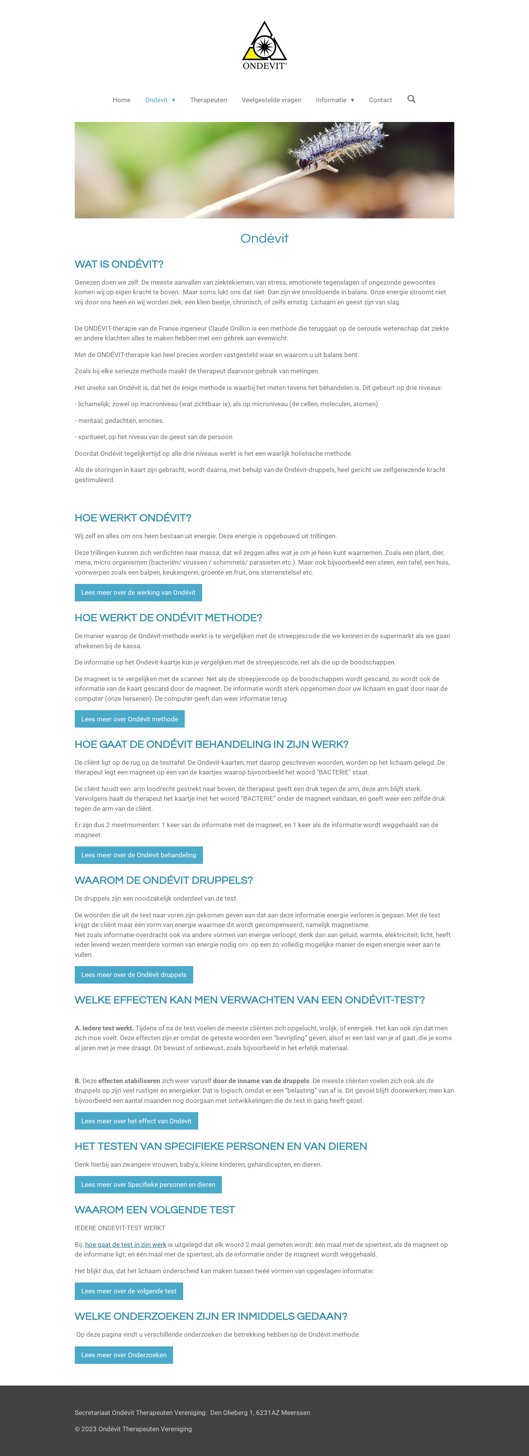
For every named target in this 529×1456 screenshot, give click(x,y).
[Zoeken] (412, 99)
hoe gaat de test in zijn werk (126, 1244)
